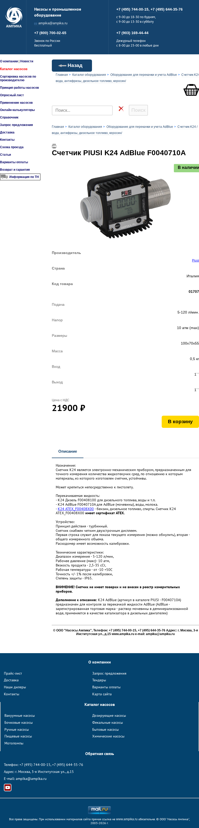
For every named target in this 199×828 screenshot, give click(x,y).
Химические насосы (108, 736)
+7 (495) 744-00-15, (133, 9)
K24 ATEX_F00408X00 (76, 508)
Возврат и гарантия (15, 169)
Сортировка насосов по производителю (18, 78)
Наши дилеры (15, 687)
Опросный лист (12, 95)
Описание (67, 451)
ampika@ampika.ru (52, 23)
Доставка (7, 132)
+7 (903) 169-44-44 (132, 33)
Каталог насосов (13, 69)
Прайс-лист (13, 673)
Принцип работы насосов (19, 87)
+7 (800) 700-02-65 (50, 33)
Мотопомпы (13, 743)
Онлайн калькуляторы (17, 110)
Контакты (7, 139)
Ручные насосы (16, 729)
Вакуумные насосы (19, 715)
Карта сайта (102, 694)
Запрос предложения (16, 125)
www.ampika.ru (127, 819)
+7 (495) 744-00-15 (35, 764)
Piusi (195, 260)
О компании (9, 61)
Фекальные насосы (107, 722)
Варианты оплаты (14, 162)
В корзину (180, 421)
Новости (26, 61)
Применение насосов (16, 103)
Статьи (5, 154)
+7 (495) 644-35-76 (167, 9)
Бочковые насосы (18, 722)
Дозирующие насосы (109, 715)
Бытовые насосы (105, 729)
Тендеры (99, 680)
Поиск (138, 110)
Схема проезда (12, 147)
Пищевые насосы (18, 736)
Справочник (9, 117)
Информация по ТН (24, 177)
